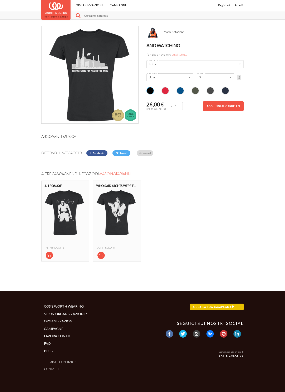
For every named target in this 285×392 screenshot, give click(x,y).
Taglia (202, 73)
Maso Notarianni (115, 174)
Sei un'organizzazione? (65, 314)
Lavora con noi (58, 336)
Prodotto (154, 60)
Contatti (51, 369)
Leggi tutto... (179, 54)
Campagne (118, 5)
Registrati (224, 5)
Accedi (239, 5)
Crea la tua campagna (212, 307)
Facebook (98, 153)
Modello (154, 73)
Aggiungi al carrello (223, 106)
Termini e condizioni (61, 362)
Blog (48, 351)
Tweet (123, 153)
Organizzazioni (89, 5)
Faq (47, 343)
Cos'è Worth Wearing (64, 306)
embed (147, 153)
